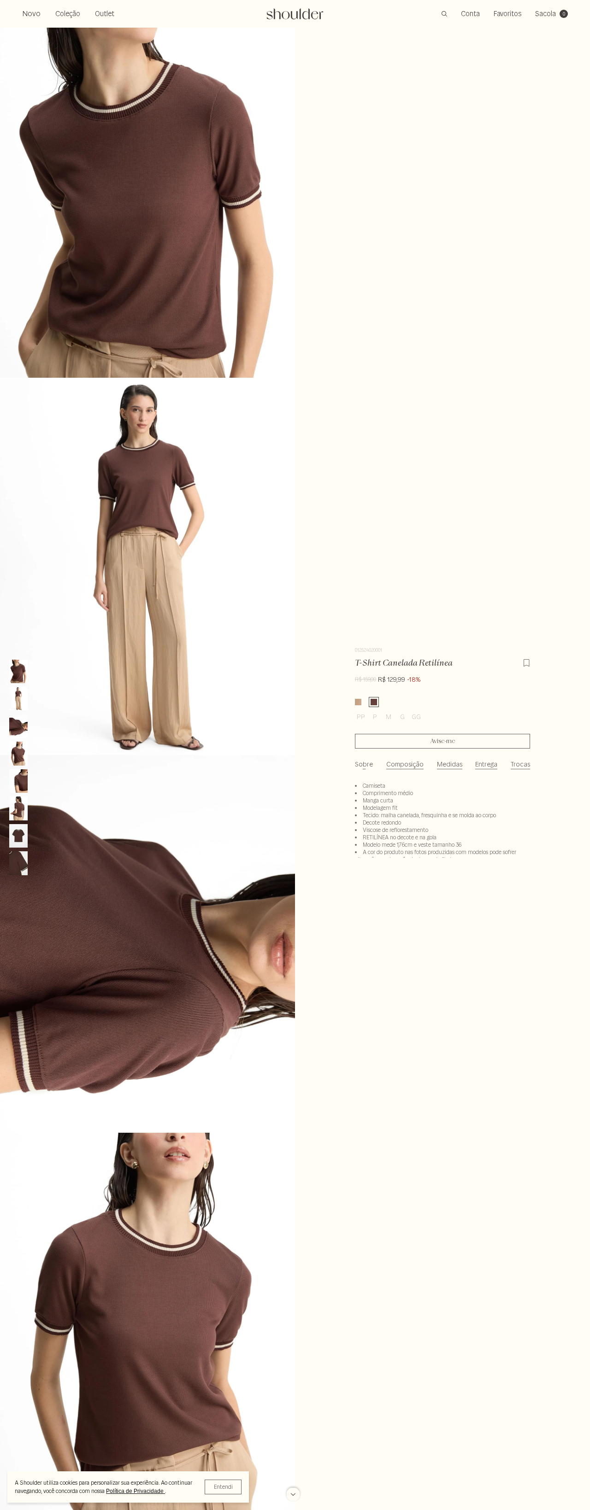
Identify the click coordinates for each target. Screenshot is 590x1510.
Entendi (223, 1486)
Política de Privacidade (135, 1491)
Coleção (67, 13)
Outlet (104, 13)
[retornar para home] (295, 13)
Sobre (364, 764)
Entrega (486, 764)
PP (361, 717)
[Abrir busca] (444, 14)
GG (416, 717)
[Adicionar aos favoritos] (526, 661)
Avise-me (443, 741)
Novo (31, 13)
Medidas (449, 764)
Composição (405, 764)
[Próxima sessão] (293, 1491)
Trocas (520, 764)
